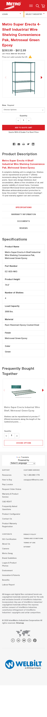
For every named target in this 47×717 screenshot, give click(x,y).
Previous (5, 77)
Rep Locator (7, 485)
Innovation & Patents (11, 575)
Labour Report (8, 585)
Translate (25, 457)
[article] (23, 413)
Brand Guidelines (9, 558)
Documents (23, 221)
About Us (6, 544)
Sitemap (27, 547)
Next (41, 77)
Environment (7, 571)
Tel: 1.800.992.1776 (32, 475)
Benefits (5, 580)
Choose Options (23, 443)
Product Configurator (11, 514)
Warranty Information (23, 214)
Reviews (23, 228)
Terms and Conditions (33, 538)
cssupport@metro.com (33, 480)
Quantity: (23, 116)
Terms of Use (29, 543)
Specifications (24, 208)
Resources (6, 475)
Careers (5, 549)
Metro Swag (7, 553)
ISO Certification (9, 539)
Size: (8, 105)
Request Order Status (11, 489)
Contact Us (7, 519)
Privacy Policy (30, 534)
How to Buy (7, 480)
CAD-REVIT (7, 502)
